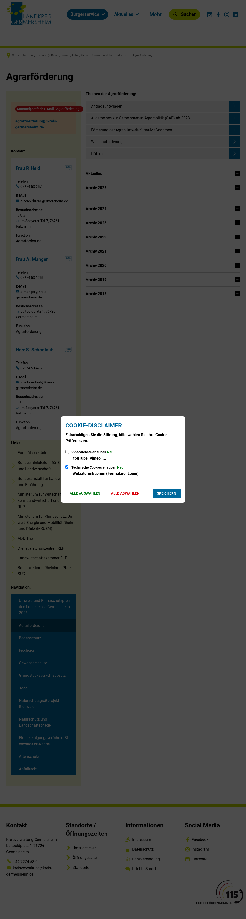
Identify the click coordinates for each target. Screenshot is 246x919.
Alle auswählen (85, 493)
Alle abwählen (125, 493)
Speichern (166, 493)
